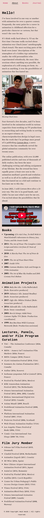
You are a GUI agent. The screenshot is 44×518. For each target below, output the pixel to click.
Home (5, 3)
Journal (36, 3)
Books (25, 3)
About (15, 3)
